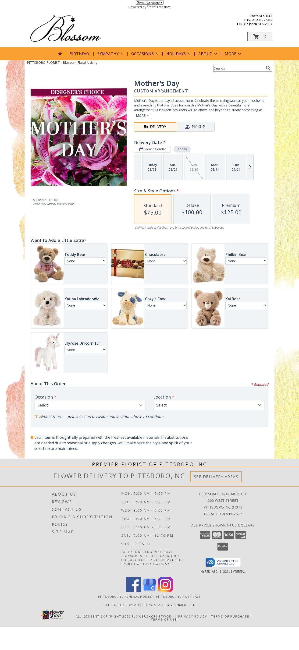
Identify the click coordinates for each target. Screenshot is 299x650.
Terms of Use (164, 619)
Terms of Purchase (230, 616)
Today (182, 149)
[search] (268, 68)
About (205, 53)
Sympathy (108, 53)
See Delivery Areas (216, 476)
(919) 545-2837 (260, 24)
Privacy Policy (192, 616)
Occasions (142, 53)
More (230, 53)
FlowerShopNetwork (153, 616)
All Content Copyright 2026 (103, 616)
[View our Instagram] (165, 591)
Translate (164, 7)
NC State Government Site (172, 605)
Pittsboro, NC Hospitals (178, 596)
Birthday (80, 53)
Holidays (176, 53)
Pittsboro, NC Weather (124, 605)
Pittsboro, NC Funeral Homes (125, 596)
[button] (259, 36)
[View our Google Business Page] (149, 591)
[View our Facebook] (133, 591)
